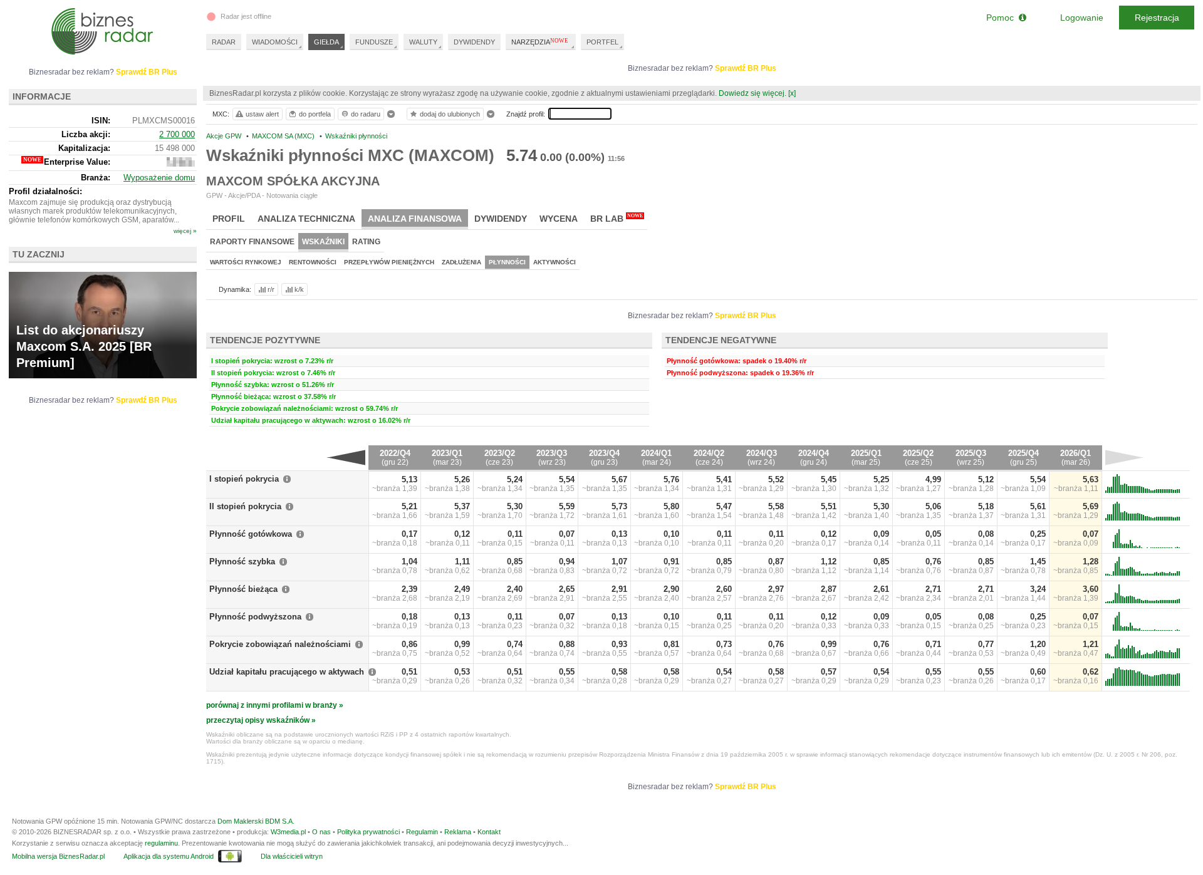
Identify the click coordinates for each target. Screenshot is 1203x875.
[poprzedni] (346, 457)
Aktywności (554, 262)
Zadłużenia (461, 262)
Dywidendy (500, 219)
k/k (299, 289)
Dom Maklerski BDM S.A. (255, 821)
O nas (321, 832)
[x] (792, 93)
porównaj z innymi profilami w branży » (274, 705)
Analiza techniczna (306, 219)
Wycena (558, 219)
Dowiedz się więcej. (752, 93)
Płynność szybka (242, 561)
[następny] (1124, 457)
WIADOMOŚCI (275, 42)
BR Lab (616, 218)
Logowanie (1081, 18)
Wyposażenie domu (159, 177)
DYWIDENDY (474, 42)
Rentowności (312, 262)
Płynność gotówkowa (250, 534)
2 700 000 (177, 134)
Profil (228, 219)
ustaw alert (262, 114)
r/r (271, 289)
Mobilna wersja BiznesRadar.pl (58, 856)
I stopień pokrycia (244, 479)
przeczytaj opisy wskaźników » (261, 720)
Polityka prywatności (368, 832)
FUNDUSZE (374, 42)
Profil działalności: (45, 191)
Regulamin (422, 832)
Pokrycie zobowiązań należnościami (280, 644)
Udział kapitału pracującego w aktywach (286, 671)
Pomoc (1002, 18)
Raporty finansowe (252, 241)
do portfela (315, 114)
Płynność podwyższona (255, 616)
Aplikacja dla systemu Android (168, 856)
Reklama (457, 832)
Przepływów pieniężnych (389, 262)
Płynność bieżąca (243, 589)
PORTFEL (602, 42)
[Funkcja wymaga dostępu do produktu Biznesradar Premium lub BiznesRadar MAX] (181, 163)
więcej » (185, 230)
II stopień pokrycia (245, 506)
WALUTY (423, 42)
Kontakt (489, 832)
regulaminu (161, 843)
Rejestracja (1157, 18)
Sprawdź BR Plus (745, 68)
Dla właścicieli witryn (292, 856)
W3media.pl (288, 832)
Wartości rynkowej (245, 262)
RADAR (224, 42)
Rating (366, 241)
